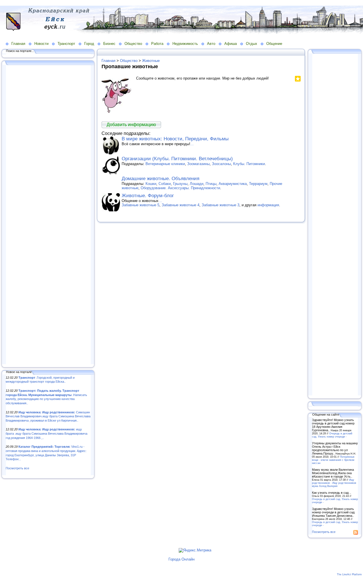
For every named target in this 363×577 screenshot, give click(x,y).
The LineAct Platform (349, 574)
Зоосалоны (221, 164)
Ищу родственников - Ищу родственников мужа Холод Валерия (334, 483)
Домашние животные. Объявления (160, 178)
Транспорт (66, 43)
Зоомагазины (198, 164)
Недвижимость (185, 43)
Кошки (150, 184)
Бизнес (109, 43)
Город (89, 43)
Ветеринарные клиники (165, 164)
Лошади (196, 184)
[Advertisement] (48, 215)
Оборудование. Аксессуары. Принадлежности (180, 188)
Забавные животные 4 (180, 205)
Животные (151, 61)
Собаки (165, 184)
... (192, 144)
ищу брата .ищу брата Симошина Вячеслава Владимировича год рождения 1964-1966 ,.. (46, 433)
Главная (18, 43)
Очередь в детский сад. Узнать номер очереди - (332, 435)
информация (268, 205)
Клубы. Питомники (249, 164)
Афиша (230, 43)
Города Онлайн (181, 559)
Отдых (251, 43)
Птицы (211, 184)
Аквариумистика (233, 184)
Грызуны (180, 184)
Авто (211, 43)
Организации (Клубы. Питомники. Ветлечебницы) (177, 158)
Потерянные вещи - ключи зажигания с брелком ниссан (333, 459)
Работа (157, 43)
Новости (41, 43)
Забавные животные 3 (220, 205)
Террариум (258, 184)
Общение (274, 43)
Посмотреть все (17, 468)
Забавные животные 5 (140, 205)
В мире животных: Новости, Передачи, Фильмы (175, 138)
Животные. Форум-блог (148, 195)
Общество (133, 43)
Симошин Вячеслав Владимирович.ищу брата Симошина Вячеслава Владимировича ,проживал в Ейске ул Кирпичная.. (48, 416)
